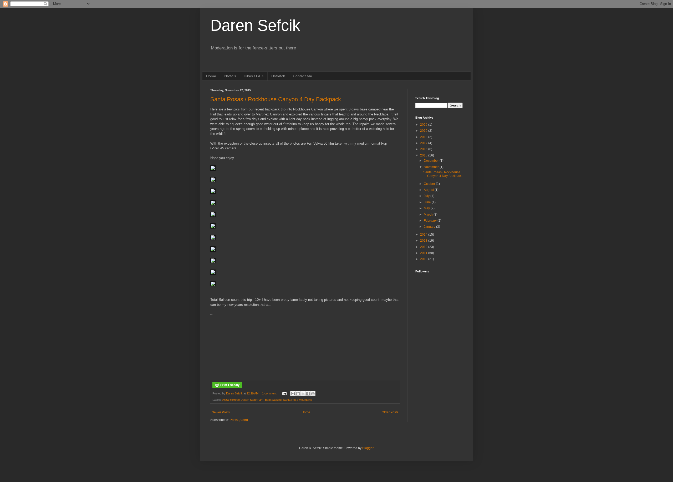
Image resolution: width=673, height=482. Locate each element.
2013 (424, 240)
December (432, 161)
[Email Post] (284, 393)
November (432, 167)
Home (211, 76)
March (429, 214)
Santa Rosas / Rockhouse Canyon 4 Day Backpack (275, 99)
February (430, 220)
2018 (424, 137)
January (430, 227)
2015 (424, 155)
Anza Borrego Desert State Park (242, 399)
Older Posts (390, 412)
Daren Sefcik (255, 25)
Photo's (230, 76)
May (427, 208)
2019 (424, 131)
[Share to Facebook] (307, 393)
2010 (424, 259)
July (427, 196)
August (429, 190)
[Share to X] (302, 393)
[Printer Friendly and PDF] (227, 387)
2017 (424, 143)
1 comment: (270, 393)
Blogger (367, 448)
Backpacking (273, 399)
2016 (424, 149)
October (430, 184)
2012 (424, 247)
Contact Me (302, 76)
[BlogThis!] (297, 393)
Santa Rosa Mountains (297, 399)
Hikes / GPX (254, 76)
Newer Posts (221, 412)
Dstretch (278, 76)
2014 (424, 234)
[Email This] (292, 393)
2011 (424, 253)
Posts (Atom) (239, 420)
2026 (424, 124)
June (428, 202)
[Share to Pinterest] (312, 393)
